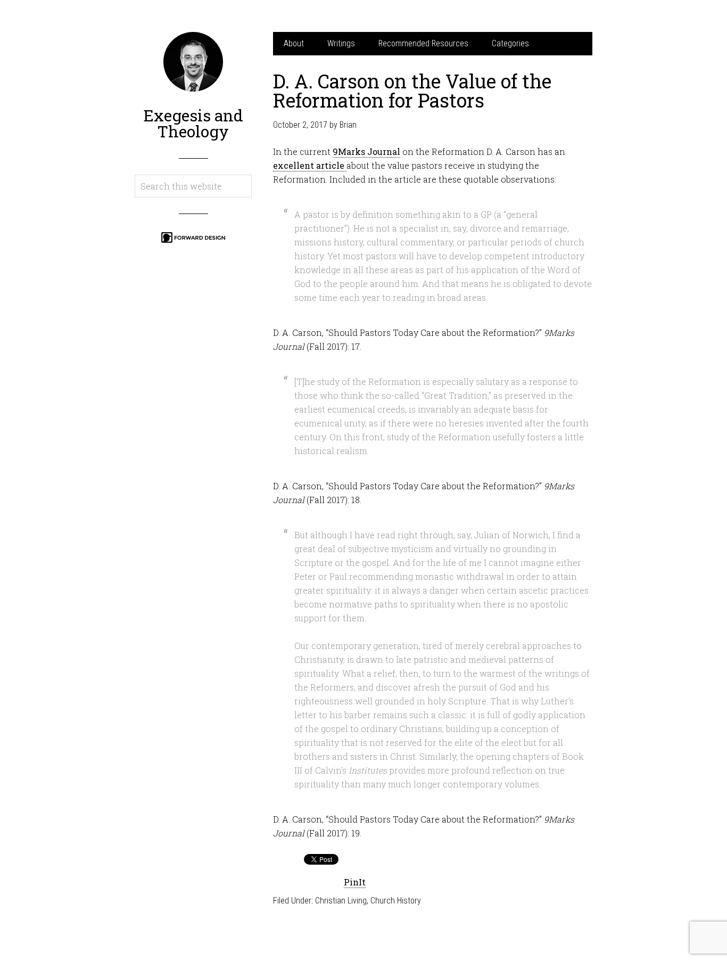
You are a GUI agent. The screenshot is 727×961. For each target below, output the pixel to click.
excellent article (309, 165)
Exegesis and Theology (193, 123)
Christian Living (341, 901)
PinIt (355, 882)
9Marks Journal (366, 151)
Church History (395, 901)
